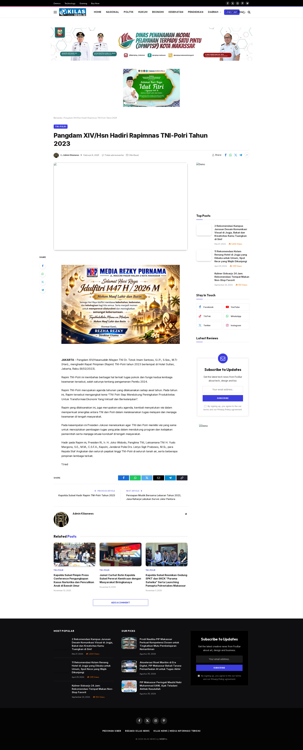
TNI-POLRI (60, 126)
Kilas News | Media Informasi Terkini (177, 731)
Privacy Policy (224, 409)
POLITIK (129, 11)
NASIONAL (112, 11)
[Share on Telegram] (240, 155)
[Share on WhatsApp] (230, 155)
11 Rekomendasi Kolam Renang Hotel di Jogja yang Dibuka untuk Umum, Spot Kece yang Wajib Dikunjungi (230, 256)
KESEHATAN (176, 11)
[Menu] (55, 12)
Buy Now (95, 3)
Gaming (83, 3)
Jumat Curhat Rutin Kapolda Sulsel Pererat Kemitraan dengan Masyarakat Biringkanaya (120, 578)
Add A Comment (120, 602)
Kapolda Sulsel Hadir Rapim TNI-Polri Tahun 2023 (86, 495)
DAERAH (213, 11)
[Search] (248, 12)
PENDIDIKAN (195, 11)
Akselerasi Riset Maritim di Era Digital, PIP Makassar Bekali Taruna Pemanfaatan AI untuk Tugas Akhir (160, 666)
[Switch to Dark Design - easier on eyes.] (244, 12)
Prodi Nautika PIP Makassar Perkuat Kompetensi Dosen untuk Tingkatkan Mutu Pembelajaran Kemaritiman (159, 644)
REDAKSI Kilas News (137, 731)
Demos (57, 3)
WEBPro (163, 739)
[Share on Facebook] (225, 155)
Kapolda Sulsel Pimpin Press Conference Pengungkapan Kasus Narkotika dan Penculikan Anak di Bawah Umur (74, 580)
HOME (97, 11)
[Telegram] (42, 290)
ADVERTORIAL (235, 11)
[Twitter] (42, 282)
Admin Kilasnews (71, 155)
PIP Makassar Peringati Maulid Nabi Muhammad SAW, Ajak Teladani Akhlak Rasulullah (160, 685)
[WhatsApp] (42, 274)
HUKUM (142, 11)
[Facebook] (42, 266)
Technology (70, 3)
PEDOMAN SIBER (111, 731)
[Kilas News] (72, 12)
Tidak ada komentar (114, 155)
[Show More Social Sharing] (246, 155)
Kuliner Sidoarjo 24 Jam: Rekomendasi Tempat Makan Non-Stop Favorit (231, 277)
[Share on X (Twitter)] (235, 155)
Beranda (58, 117)
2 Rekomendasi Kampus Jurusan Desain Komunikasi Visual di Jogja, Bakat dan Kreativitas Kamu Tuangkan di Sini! (230, 232)
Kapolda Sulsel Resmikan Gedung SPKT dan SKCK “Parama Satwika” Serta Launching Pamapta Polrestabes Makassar (166, 580)
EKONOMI (158, 11)
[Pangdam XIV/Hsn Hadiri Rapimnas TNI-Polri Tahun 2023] (120, 206)
